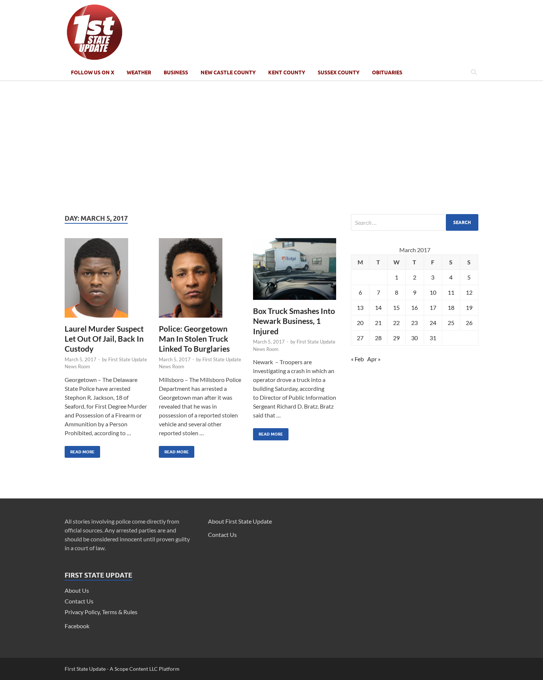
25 (451, 322)
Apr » (373, 358)
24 (433, 322)
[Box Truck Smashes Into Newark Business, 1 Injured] (294, 272)
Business (176, 72)
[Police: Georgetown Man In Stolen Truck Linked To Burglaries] (200, 281)
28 (378, 337)
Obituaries (387, 72)
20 (360, 322)
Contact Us (79, 601)
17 (433, 307)
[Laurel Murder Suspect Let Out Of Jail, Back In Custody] (106, 281)
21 (378, 322)
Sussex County (338, 72)
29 (396, 337)
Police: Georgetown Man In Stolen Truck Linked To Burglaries (194, 338)
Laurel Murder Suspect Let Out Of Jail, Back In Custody (104, 338)
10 (433, 292)
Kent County (286, 72)
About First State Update (240, 521)
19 (469, 307)
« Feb (357, 358)
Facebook (77, 625)
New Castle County (228, 72)
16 (414, 307)
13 (360, 307)
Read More (80, 450)
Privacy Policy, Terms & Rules (101, 611)
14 (378, 307)
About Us (77, 590)
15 (396, 307)
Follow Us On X (92, 72)
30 (414, 337)
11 (451, 292)
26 (469, 322)
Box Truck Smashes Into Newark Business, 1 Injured (294, 321)
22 (396, 322)
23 (414, 322)
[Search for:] (414, 222)
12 (469, 292)
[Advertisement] (271, 147)
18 (451, 307)
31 (433, 337)
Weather (139, 72)
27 (360, 337)
